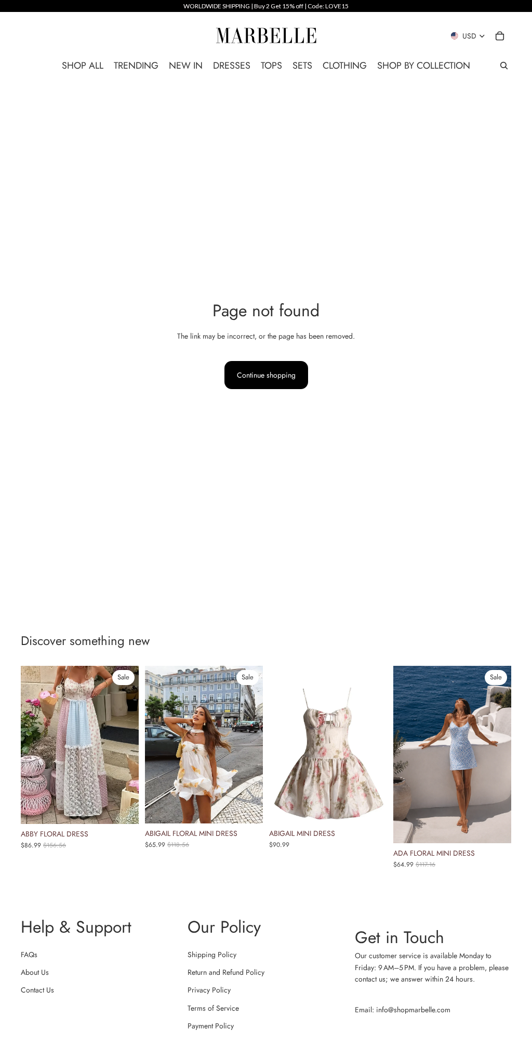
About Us (35, 972)
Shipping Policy (212, 954)
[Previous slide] (32, 744)
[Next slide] (127, 744)
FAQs (29, 954)
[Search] (504, 65)
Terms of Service (213, 1008)
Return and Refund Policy (226, 972)
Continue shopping (266, 375)
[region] (266, 6)
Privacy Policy (209, 990)
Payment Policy (211, 1026)
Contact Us (37, 990)
